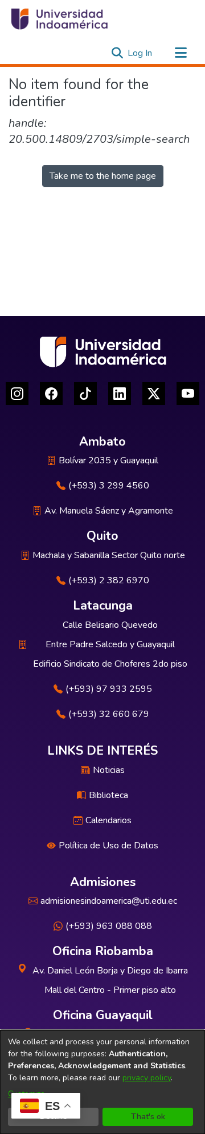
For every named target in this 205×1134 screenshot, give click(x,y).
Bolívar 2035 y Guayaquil (108, 460)
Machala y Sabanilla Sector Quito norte (108, 555)
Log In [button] (140, 53)
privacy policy (146, 1077)
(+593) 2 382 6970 (108, 580)
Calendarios (108, 820)
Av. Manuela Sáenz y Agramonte (108, 510)
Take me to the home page (103, 176)
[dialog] (102, 1082)
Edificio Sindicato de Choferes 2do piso (110, 664)
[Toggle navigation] (180, 53)
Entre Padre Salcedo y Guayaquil (110, 644)
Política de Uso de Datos (108, 845)
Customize (26, 1093)
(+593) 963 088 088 (108, 926)
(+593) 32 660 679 (108, 714)
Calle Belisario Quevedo (110, 625)
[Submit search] (117, 53)
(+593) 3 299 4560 (108, 485)
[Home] (59, 19)
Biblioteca (108, 795)
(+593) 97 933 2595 (108, 689)
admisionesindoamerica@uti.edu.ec (108, 901)
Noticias (109, 770)
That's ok (148, 1116)
